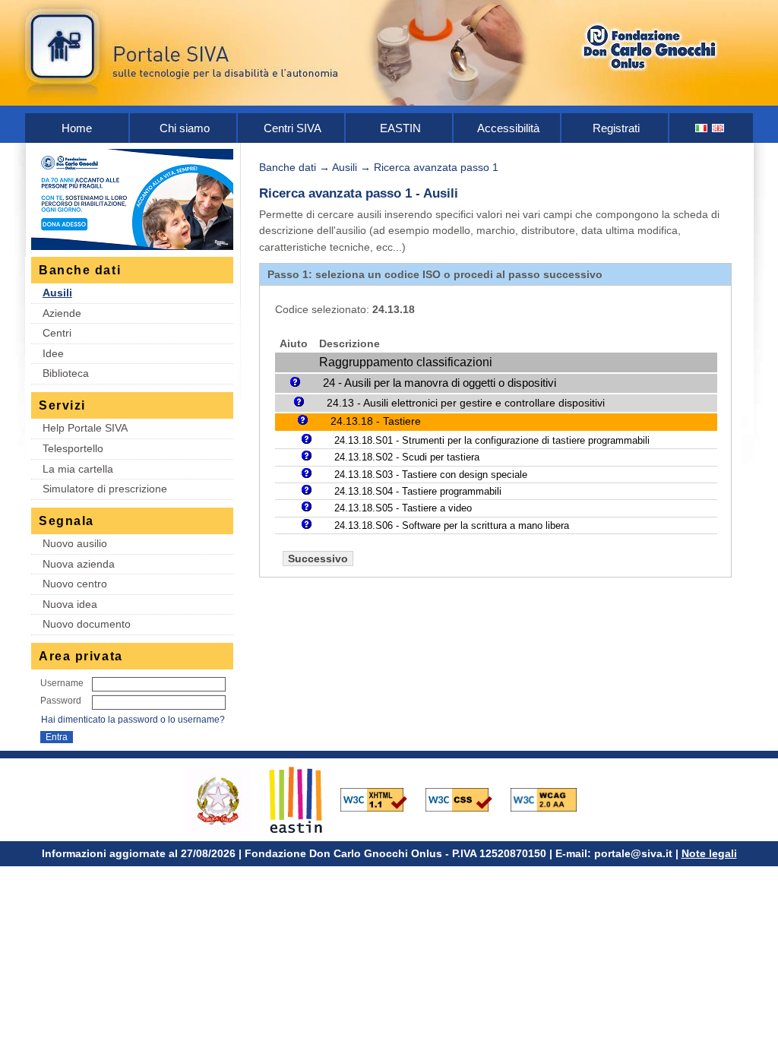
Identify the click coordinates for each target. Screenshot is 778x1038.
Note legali (709, 853)
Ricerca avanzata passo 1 (436, 167)
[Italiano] (702, 128)
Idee (53, 353)
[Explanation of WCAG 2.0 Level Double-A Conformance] (552, 799)
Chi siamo (185, 128)
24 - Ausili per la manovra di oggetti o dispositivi (439, 382)
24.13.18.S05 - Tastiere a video (403, 508)
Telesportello (73, 448)
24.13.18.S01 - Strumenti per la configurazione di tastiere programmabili (492, 440)
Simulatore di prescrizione (105, 489)
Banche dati (287, 167)
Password (60, 700)
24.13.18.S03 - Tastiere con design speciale (430, 474)
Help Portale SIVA (85, 428)
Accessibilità (508, 128)
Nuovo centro (75, 584)
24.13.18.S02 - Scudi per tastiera (406, 457)
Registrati (616, 128)
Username (62, 683)
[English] (719, 128)
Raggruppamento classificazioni (405, 362)
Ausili (57, 292)
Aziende (62, 313)
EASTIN (400, 128)
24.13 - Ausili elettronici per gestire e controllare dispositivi (466, 403)
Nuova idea (70, 604)
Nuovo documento (87, 624)
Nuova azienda (79, 564)
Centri (57, 333)
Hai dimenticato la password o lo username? (133, 719)
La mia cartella (78, 469)
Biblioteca (66, 373)
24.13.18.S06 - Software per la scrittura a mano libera (451, 525)
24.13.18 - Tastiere (375, 421)
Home (77, 128)
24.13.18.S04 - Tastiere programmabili (417, 491)
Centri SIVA (292, 128)
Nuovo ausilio (75, 543)
